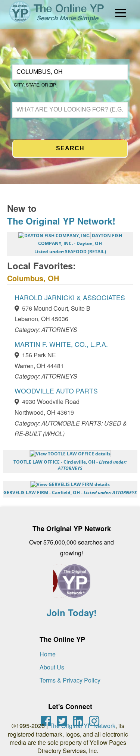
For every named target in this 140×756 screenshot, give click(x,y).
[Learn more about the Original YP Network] (71, 584)
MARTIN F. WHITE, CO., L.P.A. (61, 344)
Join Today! (72, 612)
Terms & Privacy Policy (70, 680)
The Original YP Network (82, 725)
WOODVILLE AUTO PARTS (56, 390)
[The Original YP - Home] (52, 23)
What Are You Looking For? (41, 101)
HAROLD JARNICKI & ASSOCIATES (70, 297)
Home (48, 654)
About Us (52, 667)
